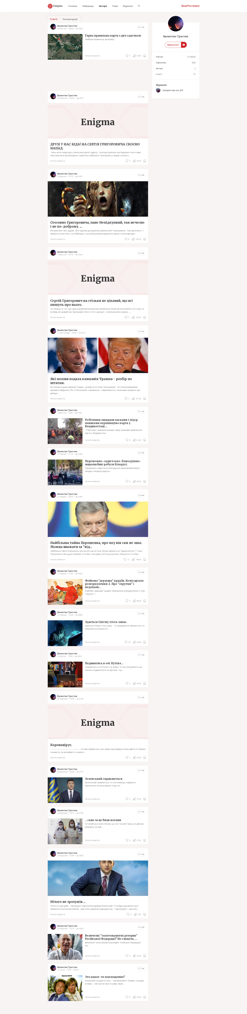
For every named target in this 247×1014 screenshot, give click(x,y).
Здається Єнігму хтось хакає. (106, 622)
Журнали (128, 6)
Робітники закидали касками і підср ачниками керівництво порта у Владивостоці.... (111, 423)
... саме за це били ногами (103, 820)
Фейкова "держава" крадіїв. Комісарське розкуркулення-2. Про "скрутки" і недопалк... (114, 584)
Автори (103, 6)
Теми (115, 6)
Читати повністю (92, 56)
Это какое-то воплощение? (105, 976)
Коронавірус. (61, 745)
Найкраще (88, 6)
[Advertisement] (98, 75)
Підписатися (173, 45)
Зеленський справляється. (104, 778)
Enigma (55, 6)
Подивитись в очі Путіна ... (104, 663)
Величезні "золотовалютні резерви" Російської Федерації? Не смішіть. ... (111, 937)
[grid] (98, 513)
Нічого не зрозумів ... (68, 902)
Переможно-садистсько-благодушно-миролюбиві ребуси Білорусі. (113, 463)
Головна (72, 6)
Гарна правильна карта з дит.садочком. (113, 35)
